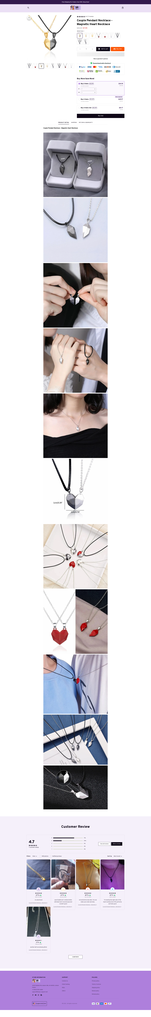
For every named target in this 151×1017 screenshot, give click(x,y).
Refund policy (95, 994)
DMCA (63, 991)
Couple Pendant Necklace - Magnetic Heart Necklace (38, 903)
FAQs (63, 987)
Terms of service (96, 984)
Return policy (95, 991)
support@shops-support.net (40, 992)
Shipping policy (96, 987)
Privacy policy (95, 981)
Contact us (65, 981)
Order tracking (66, 984)
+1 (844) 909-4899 (37, 989)
